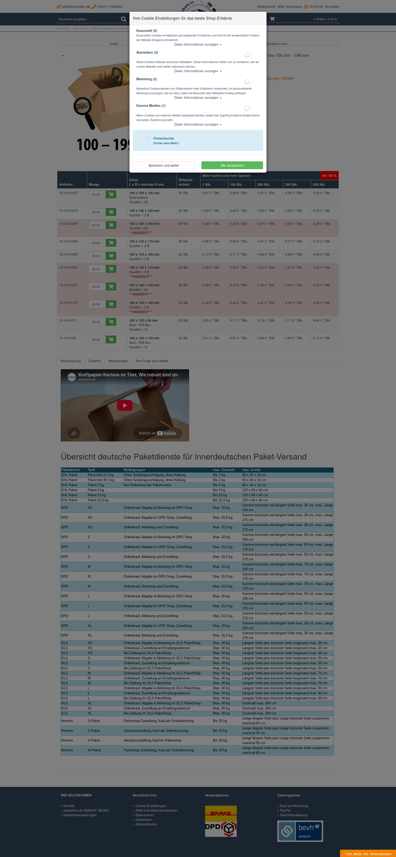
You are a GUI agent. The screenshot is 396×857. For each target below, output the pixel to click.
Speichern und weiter (163, 165)
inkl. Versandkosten (377, 853)
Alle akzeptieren (232, 165)
